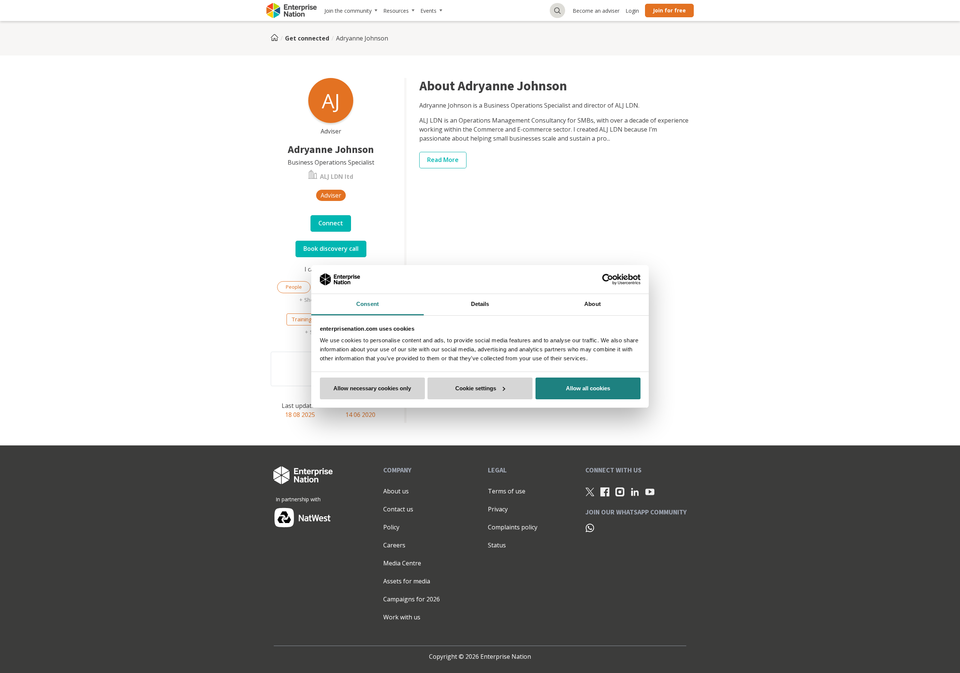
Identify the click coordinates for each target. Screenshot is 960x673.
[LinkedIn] (634, 491)
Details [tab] (480, 304)
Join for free (669, 10)
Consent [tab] (367, 304)
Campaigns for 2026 (411, 599)
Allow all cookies (588, 388)
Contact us (398, 509)
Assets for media (406, 581)
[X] (589, 491)
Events (428, 10)
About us (396, 491)
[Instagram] (619, 491)
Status (497, 545)
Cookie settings (475, 388)
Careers (394, 545)
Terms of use (506, 491)
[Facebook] (604, 491)
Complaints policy (512, 527)
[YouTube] (649, 491)
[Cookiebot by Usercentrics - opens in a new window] (607, 279)
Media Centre (402, 563)
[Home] (277, 38)
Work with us (401, 617)
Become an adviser (596, 10)
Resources (396, 10)
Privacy (498, 509)
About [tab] (592, 304)
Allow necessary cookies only (372, 388)
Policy (391, 527)
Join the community (348, 10)
